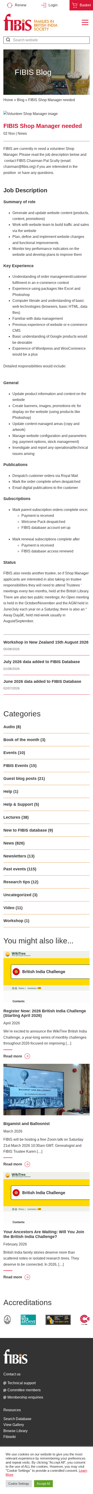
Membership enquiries (25, 1397)
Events (10, 752)
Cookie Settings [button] (18, 1483)
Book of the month (21, 739)
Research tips (16, 882)
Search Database (17, 1419)
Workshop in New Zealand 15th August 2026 (45, 642)
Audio (9, 727)
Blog (20, 100)
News (22, 133)
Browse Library (15, 1431)
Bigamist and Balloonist (26, 1123)
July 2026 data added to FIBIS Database (41, 661)
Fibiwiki (9, 1437)
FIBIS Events (15, 765)
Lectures (11, 817)
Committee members (24, 1390)
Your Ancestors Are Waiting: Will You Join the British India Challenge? (43, 1234)
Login (53, 5)
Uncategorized (17, 895)
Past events (14, 869)
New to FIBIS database (25, 830)
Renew (20, 5)
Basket (85, 5)
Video (8, 908)
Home (8, 100)
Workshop (13, 920)
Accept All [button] (43, 1483)
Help (7, 791)
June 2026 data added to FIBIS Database (42, 681)
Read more (16, 1056)
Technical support (21, 1383)
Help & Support (18, 804)
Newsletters (14, 856)
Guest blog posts (20, 778)
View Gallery (13, 1425)
